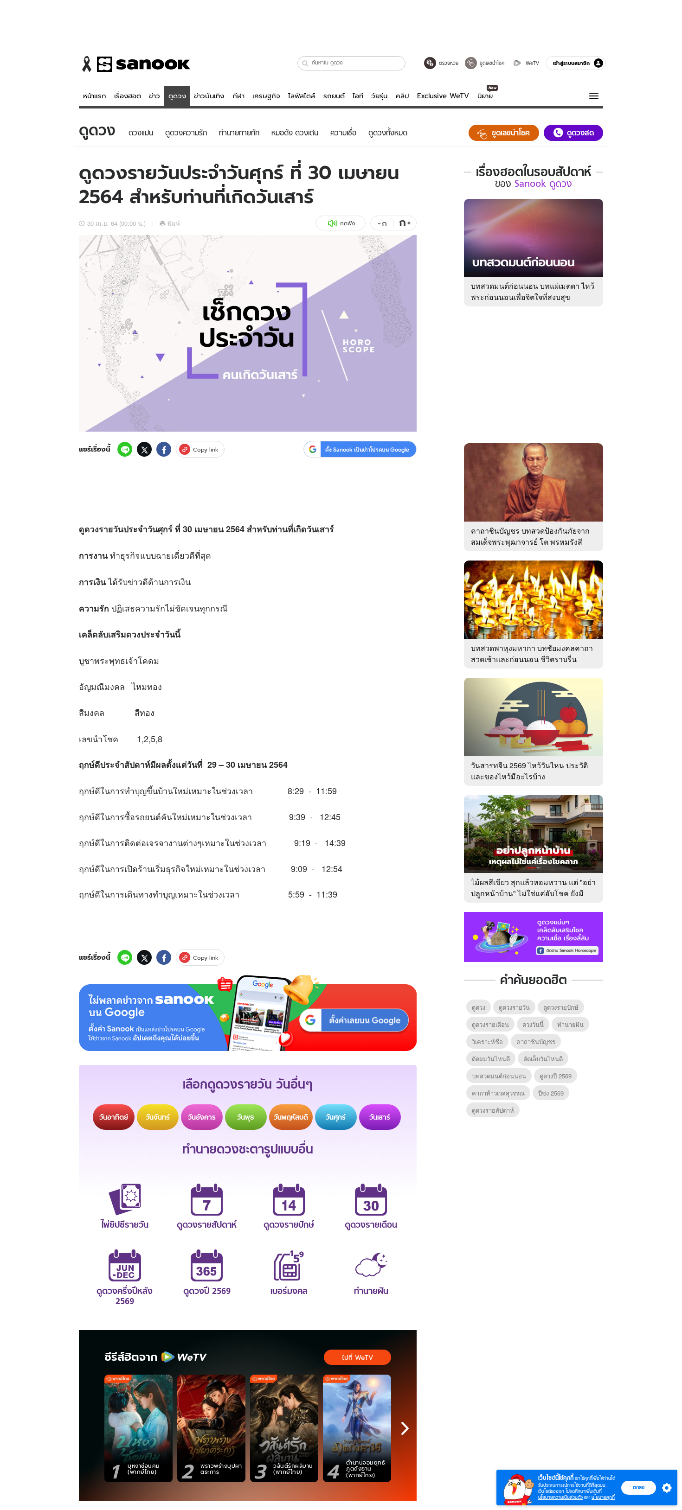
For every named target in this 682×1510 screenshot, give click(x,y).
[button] (305, 63)
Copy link (206, 449)
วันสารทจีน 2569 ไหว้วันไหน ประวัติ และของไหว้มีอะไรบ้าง (529, 771)
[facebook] (163, 449)
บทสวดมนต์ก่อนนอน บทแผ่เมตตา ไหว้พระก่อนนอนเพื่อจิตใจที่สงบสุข (532, 291)
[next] (405, 1428)
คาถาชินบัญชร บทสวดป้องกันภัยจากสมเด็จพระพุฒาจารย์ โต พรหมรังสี (530, 536)
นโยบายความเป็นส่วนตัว (560, 1497)
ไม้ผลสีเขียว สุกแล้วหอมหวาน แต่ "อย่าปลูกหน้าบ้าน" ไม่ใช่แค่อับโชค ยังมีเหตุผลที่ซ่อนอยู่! (533, 893)
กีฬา (238, 96)
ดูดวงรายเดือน (490, 1024)
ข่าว (154, 96)
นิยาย (485, 96)
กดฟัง (347, 223)
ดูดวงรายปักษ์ (561, 1007)
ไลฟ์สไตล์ (301, 96)
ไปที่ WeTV (357, 1357)
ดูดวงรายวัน (514, 1007)
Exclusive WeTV (443, 96)
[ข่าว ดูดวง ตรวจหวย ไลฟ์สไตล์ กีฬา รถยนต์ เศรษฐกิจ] (134, 64)
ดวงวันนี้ (533, 1024)
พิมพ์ (173, 223)
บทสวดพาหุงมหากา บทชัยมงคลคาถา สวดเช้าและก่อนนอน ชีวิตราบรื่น (532, 653)
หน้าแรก (94, 96)
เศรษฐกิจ (266, 96)
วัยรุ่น (379, 96)
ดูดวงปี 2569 (556, 1075)
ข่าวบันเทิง (209, 96)
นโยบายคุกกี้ (603, 1497)
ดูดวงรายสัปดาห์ (493, 1110)
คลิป (402, 96)
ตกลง (638, 1487)
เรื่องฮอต (127, 96)
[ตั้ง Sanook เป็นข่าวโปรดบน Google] (248, 1013)
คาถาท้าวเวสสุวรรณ (498, 1093)
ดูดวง (177, 96)
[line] (124, 449)
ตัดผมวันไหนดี (491, 1058)
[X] (144, 449)
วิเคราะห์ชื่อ (487, 1041)
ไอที (358, 96)
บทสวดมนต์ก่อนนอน (499, 1075)
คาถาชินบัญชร (535, 1041)
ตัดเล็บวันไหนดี (543, 1058)
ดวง (91, 529)
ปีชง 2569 (551, 1093)
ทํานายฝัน (570, 1024)
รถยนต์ (334, 96)
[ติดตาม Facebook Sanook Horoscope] (533, 936)
